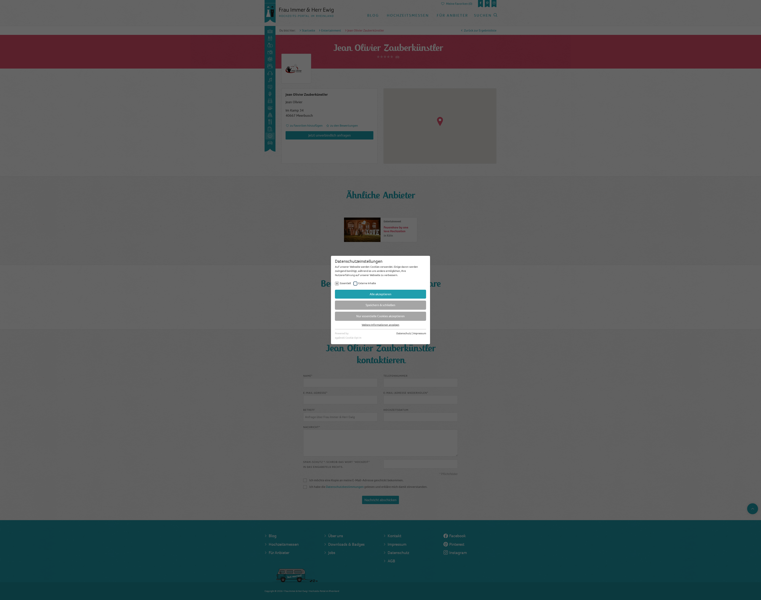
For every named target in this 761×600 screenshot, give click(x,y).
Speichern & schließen (380, 305)
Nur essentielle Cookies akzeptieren (380, 316)
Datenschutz (403, 333)
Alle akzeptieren (380, 294)
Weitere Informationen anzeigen (380, 325)
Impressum (419, 333)
